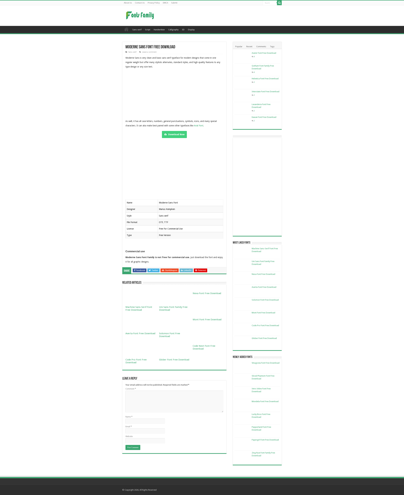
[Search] (279, 2)
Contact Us (140, 3)
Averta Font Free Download (140, 333)
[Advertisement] (221, 16)
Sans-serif (137, 29)
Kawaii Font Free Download (264, 117)
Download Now (176, 134)
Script (147, 29)
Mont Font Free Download (207, 319)
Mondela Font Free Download (265, 401)
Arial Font (198, 125)
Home (126, 29)
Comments (261, 46)
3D (183, 29)
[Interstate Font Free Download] (242, 95)
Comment (130, 389)
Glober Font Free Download (174, 359)
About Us (128, 3)
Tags (272, 46)
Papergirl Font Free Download (265, 440)
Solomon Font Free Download (169, 335)
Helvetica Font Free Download (265, 78)
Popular (238, 46)
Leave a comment (149, 52)
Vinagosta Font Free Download (265, 363)
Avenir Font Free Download (264, 53)
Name (128, 417)
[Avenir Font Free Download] (242, 57)
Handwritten (159, 29)
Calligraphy (173, 29)
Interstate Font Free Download (265, 91)
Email (128, 426)
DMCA (165, 3)
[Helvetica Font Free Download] (242, 82)
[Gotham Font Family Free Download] (242, 69)
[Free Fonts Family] (140, 14)
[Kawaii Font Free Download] (242, 121)
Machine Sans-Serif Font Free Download (138, 308)
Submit (174, 3)
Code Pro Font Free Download (136, 361)
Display (191, 29)
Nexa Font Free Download (207, 293)
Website (129, 436)
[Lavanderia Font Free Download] (242, 108)
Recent (249, 46)
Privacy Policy (154, 3)
